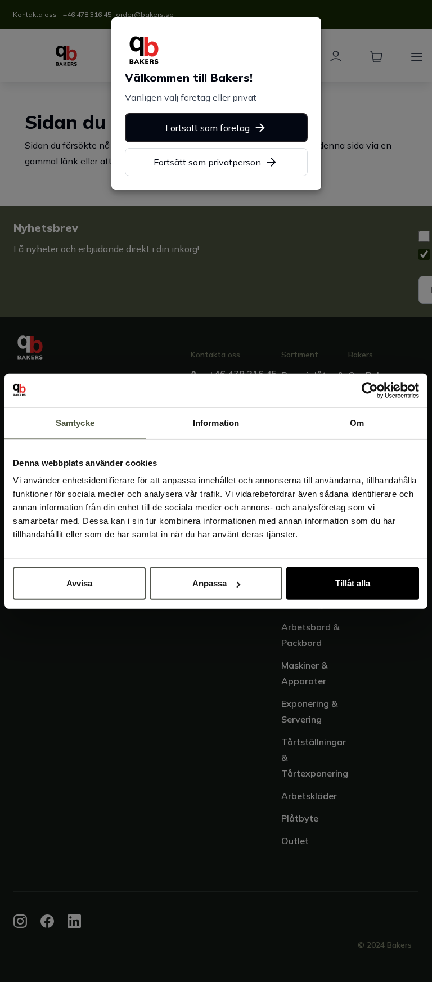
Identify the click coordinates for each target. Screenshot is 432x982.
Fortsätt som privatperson (207, 162)
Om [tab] (357, 422)
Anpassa (209, 583)
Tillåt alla (352, 583)
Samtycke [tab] (75, 422)
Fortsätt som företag (207, 127)
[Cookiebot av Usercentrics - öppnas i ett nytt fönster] (370, 390)
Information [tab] (216, 422)
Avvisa (79, 583)
